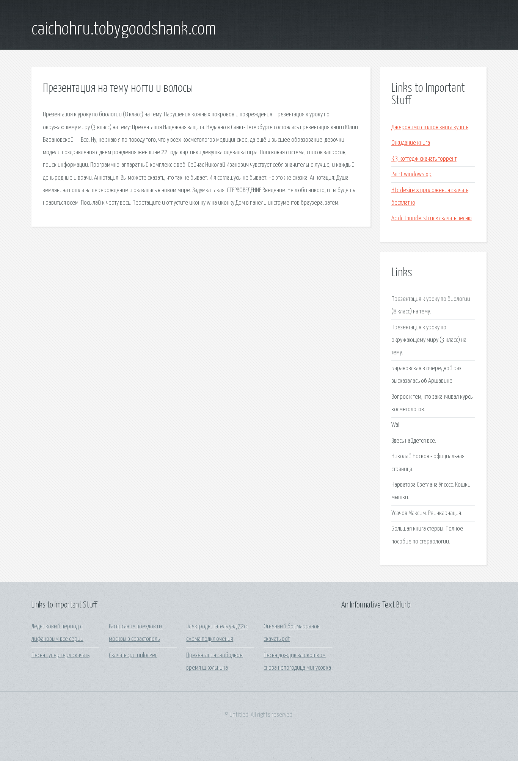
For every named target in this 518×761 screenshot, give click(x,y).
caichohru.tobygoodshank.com (123, 29)
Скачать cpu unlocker (133, 655)
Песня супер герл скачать (60, 655)
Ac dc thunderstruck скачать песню (431, 218)
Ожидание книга (410, 143)
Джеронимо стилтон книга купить (429, 127)
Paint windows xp (411, 174)
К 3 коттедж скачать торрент (424, 159)
